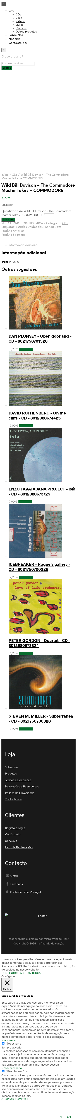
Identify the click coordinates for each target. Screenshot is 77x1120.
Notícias (14, 39)
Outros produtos (26, 31)
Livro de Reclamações (19, 847)
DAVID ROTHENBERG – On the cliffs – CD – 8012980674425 (37, 415)
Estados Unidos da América (35, 227)
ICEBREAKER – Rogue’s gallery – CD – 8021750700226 (39, 567)
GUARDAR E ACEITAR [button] (14, 1099)
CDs (18, 14)
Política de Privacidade (19, 792)
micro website (53, 938)
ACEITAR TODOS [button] (30, 972)
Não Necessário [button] (11, 1068)
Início (5, 174)
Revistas (21, 28)
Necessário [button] (8, 1040)
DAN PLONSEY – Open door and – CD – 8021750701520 (40, 338)
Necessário (13, 1043)
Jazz (58, 227)
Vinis (19, 17)
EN (69, 1116)
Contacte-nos (18, 43)
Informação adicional (23, 245)
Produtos (11, 773)
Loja (11, 10)
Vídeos (20, 21)
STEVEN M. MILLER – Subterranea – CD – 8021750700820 (41, 718)
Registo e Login (15, 827)
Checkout (11, 840)
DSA (66, 938)
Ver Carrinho (13, 834)
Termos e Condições (18, 780)
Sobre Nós (16, 35)
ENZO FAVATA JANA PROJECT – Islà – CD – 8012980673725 (42, 491)
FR (64, 1116)
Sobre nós (11, 767)
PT (60, 1116)
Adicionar (26, 349)
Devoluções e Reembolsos (22, 786)
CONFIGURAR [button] (10, 972)
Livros (19, 24)
